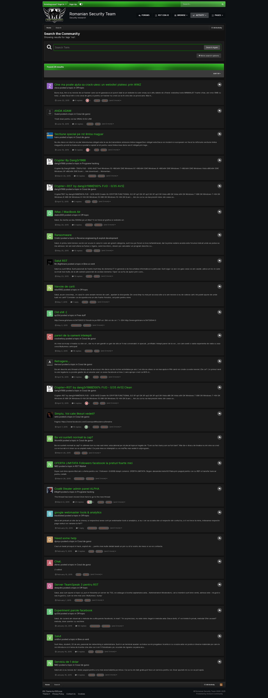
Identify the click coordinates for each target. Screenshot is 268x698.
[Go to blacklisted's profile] (50, 514)
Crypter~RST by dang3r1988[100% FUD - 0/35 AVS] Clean (93, 387)
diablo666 (59, 215)
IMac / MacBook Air (67, 211)
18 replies (77, 351)
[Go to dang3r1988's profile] (50, 162)
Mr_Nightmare (60, 264)
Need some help (65, 538)
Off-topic (80, 88)
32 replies (80, 176)
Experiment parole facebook (73, 610)
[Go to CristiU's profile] (50, 236)
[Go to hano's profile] (50, 135)
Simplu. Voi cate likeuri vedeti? (74, 413)
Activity (200, 15)
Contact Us (71, 694)
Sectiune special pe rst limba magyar (78, 134)
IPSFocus (58, 691)
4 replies (78, 403)
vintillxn (57, 639)
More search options (209, 55)
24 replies (78, 124)
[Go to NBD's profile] (50, 464)
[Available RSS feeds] (221, 684)
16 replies (77, 427)
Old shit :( (60, 312)
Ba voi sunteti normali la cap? (73, 437)
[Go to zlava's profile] (50, 86)
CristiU (57, 238)
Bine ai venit (89, 264)
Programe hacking (90, 163)
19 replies (78, 150)
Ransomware (63, 235)
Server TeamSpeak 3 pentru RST (76, 584)
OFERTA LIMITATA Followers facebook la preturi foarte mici (93, 463)
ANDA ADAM (62, 110)
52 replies (81, 626)
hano (56, 137)
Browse (181, 15)
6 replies (78, 100)
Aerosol (58, 364)
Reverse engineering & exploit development (97, 238)
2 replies (78, 377)
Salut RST (60, 260)
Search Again (212, 47)
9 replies (78, 225)
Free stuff (81, 315)
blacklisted (59, 515)
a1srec (57, 564)
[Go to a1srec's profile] (50, 563)
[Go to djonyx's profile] (50, 539)
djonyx (57, 541)
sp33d (57, 315)
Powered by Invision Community (209, 694)
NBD (56, 466)
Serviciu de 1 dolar (66, 661)
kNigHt (57, 492)
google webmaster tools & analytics (77, 512)
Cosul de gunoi (83, 114)
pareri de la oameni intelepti (72, 335)
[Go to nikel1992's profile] (50, 288)
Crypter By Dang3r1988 (70, 160)
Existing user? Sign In (54, 4)
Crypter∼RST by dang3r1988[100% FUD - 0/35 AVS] (89, 186)
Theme (46, 694)
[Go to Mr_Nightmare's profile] (50, 262)
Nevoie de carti (64, 286)
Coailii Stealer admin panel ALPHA (76, 488)
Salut (57, 636)
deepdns (58, 588)
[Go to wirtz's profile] (50, 415)
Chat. (57, 561)
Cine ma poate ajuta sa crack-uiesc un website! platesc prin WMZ (97, 84)
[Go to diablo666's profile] (50, 213)
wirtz (56, 417)
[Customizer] (81, 4)
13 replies (78, 276)
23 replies (79, 502)
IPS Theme (47, 691)
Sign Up (73, 4)
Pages (218, 15)
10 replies (78, 250)
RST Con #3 (163, 15)
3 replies (78, 201)
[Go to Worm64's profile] (50, 439)
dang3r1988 (59, 163)
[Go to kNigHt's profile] (50, 490)
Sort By (216, 73)
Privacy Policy (58, 694)
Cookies (81, 694)
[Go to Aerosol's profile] (50, 363)
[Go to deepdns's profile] (50, 586)
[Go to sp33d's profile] (50, 313)
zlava (56, 88)
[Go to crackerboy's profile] (50, 337)
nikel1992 (58, 289)
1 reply (75, 302)
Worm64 (58, 440)
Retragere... (62, 361)
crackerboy (59, 338)
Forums (145, 15)
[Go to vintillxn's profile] (50, 637)
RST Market (80, 466)
